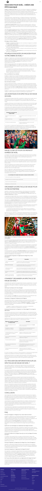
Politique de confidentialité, (21, 489)
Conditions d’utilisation (26, 489)
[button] (40, 1)
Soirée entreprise (13, 477)
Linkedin (33, 483)
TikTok (33, 478)
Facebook (33, 480)
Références (1, 477)
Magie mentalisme (2, 474)
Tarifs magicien (2, 484)
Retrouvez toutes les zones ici (25, 478)
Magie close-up (2, 472)
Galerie (1, 479)
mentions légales (31, 489)
